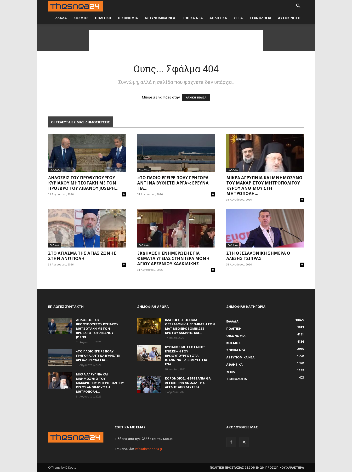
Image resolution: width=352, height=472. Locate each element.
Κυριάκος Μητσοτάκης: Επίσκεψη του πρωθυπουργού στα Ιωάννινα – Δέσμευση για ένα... (186, 355)
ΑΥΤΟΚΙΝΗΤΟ (289, 18)
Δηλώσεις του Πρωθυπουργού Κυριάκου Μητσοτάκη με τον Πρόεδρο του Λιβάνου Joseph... (83, 183)
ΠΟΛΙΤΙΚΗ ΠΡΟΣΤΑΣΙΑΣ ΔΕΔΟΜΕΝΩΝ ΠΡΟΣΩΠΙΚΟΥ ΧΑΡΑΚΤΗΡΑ (257, 468)
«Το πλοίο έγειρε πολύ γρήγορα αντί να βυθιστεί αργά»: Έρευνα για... (173, 183)
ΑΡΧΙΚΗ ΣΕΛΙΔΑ (196, 97)
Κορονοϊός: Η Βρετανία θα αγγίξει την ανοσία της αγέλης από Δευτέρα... (188, 382)
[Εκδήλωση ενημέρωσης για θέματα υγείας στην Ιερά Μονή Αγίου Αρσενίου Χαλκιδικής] (176, 228)
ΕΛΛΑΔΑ (60, 18)
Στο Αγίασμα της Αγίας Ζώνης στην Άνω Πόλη (82, 255)
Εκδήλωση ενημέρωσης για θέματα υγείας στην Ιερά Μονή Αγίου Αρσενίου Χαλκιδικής (173, 258)
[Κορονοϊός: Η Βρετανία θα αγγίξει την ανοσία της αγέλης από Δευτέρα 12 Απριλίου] (149, 384)
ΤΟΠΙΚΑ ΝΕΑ (192, 18)
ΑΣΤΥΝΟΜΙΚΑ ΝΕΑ (160, 18)
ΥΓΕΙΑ (238, 18)
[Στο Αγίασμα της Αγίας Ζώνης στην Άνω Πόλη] (87, 228)
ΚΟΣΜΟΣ (81, 18)
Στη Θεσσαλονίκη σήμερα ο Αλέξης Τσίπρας (258, 255)
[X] (244, 442)
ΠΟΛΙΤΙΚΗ (103, 18)
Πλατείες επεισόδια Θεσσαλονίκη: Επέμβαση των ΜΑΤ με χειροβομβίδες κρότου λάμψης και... (190, 326)
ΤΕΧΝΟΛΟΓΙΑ (260, 18)
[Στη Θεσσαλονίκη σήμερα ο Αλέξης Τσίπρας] (265, 228)
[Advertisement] (176, 40)
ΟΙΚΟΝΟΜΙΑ (128, 18)
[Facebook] (231, 442)
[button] (298, 6)
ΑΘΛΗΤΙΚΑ (218, 18)
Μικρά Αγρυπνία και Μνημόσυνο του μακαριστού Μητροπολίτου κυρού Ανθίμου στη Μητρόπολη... (264, 185)
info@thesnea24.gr (148, 449)
